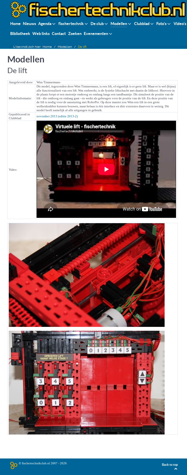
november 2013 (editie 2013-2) (57, 116)
